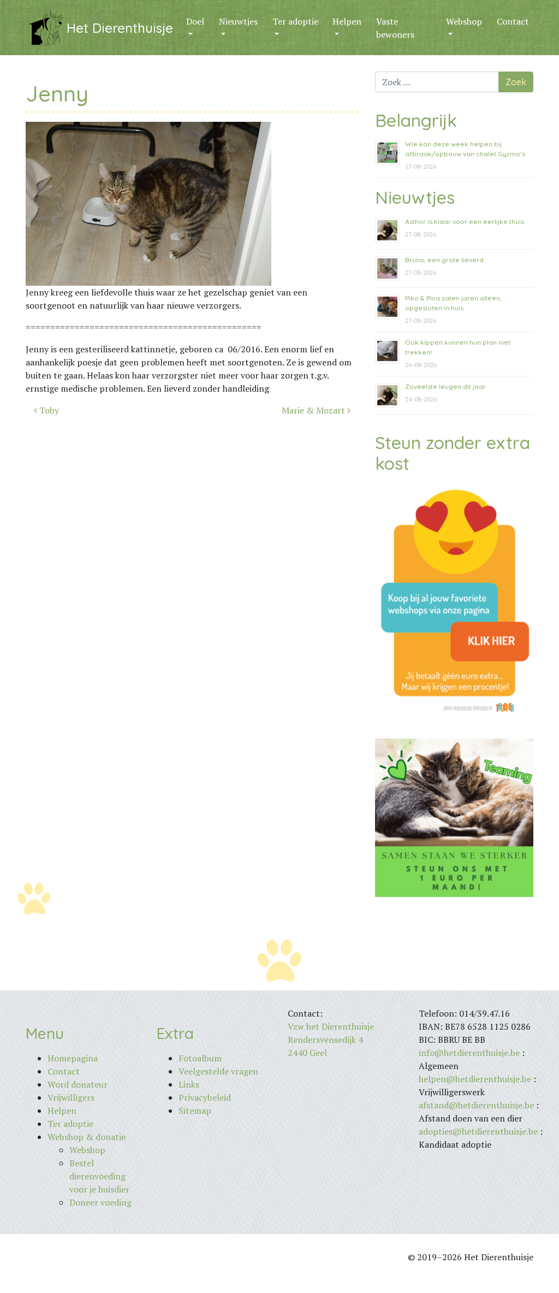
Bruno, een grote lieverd (444, 260)
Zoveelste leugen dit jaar (445, 386)
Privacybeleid (205, 1097)
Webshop (464, 21)
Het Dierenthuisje (120, 28)
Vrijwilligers (70, 1097)
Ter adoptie (295, 21)
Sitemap (195, 1111)
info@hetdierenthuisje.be (470, 1053)
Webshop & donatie (86, 1137)
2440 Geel (307, 1053)
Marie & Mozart (314, 410)
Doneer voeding (100, 1202)
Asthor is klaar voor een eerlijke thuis (464, 221)
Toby (48, 410)
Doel (195, 21)
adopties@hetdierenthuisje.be (478, 1131)
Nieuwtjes (238, 21)
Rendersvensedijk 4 (325, 1040)
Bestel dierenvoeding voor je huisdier (99, 1176)
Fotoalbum (200, 1058)
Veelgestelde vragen (218, 1071)
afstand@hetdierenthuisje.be (476, 1105)
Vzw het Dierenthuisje (331, 1026)
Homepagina (72, 1058)
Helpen (346, 21)
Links (189, 1084)
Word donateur (77, 1084)
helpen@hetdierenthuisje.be (475, 1079)
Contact (513, 21)
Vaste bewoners (395, 27)
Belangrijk (416, 120)
